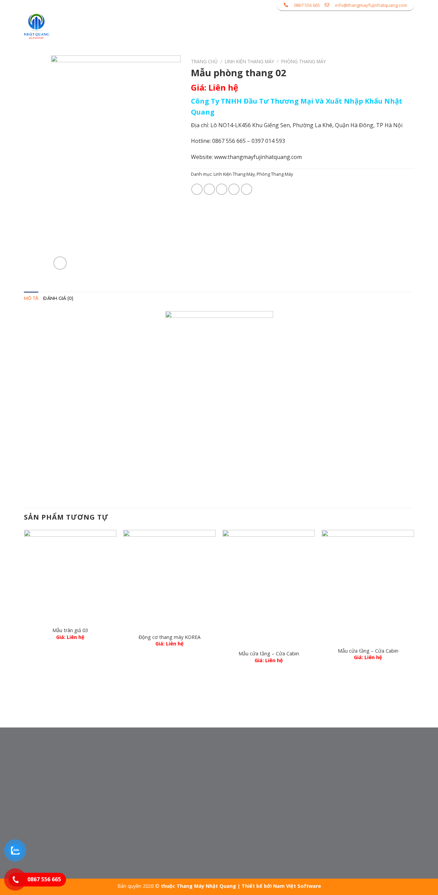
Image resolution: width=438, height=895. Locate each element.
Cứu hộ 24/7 (189, 772)
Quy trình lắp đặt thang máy (210, 796)
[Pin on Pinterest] (234, 189)
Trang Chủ (147, 26)
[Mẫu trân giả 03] (70, 576)
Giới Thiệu (185, 26)
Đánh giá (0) (58, 298)
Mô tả (31, 298)
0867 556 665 (307, 5)
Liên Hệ (390, 26)
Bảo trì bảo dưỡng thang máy (212, 760)
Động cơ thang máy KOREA (170, 637)
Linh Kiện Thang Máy (249, 61)
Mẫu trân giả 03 (70, 630)
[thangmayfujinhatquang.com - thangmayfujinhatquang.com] (57, 26)
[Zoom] (60, 263)
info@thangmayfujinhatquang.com (371, 5)
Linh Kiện (263, 26)
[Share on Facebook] (197, 189)
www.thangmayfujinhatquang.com (258, 157)
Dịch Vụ (301, 26)
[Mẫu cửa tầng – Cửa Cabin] (268, 587)
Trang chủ (204, 61)
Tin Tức (360, 26)
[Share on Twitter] (209, 189)
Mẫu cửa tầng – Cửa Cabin (269, 654)
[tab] (31, 298)
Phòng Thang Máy (303, 61)
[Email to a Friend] (221, 189)
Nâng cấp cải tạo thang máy (209, 784)
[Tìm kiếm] (411, 26)
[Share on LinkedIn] (246, 189)
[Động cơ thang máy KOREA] (169, 579)
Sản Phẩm (222, 26)
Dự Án (333, 26)
